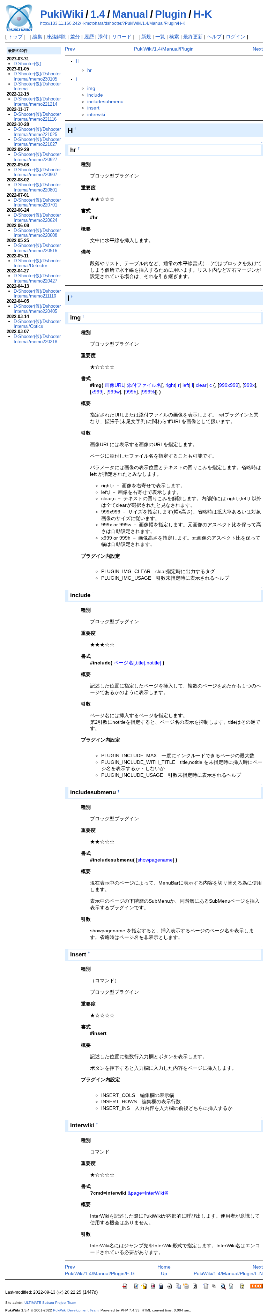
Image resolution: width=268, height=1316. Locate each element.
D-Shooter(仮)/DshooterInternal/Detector (37, 263)
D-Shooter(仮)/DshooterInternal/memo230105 (37, 76)
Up (164, 1273)
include (95, 95)
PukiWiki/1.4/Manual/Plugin (164, 49)
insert (93, 108)
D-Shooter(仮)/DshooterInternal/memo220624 (37, 217)
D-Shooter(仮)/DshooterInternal (37, 86)
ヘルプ (214, 36)
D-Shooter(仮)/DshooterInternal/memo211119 (37, 293)
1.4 (97, 14)
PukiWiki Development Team (75, 1310)
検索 (174, 36)
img (91, 88)
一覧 (160, 36)
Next (258, 49)
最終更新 (193, 36)
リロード (122, 36)
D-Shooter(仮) (27, 63)
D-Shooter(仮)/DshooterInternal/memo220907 (37, 172)
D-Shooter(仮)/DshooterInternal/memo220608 (37, 233)
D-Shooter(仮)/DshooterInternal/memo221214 (37, 101)
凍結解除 (56, 36)
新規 (146, 36)
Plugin (170, 14)
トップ (15, 36)
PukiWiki (61, 14)
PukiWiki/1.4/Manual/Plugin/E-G (100, 1273)
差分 (75, 36)
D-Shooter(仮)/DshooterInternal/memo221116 (37, 117)
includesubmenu (105, 101)
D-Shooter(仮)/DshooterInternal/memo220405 (37, 308)
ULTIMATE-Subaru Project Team (50, 1302)
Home (164, 1267)
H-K (202, 14)
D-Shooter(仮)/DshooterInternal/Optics (37, 324)
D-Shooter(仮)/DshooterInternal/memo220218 (37, 339)
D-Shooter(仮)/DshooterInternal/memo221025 (37, 132)
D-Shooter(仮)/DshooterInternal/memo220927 (37, 157)
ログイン (235, 36)
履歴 (89, 36)
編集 (37, 36)
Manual (130, 14)
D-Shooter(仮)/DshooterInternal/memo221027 (37, 142)
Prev (70, 49)
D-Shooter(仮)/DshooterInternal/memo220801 (37, 187)
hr (89, 70)
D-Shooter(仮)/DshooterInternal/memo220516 (37, 248)
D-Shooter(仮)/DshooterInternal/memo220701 (37, 202)
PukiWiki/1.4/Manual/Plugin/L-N (228, 1273)
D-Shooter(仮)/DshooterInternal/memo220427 (37, 278)
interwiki (96, 114)
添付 (103, 36)
